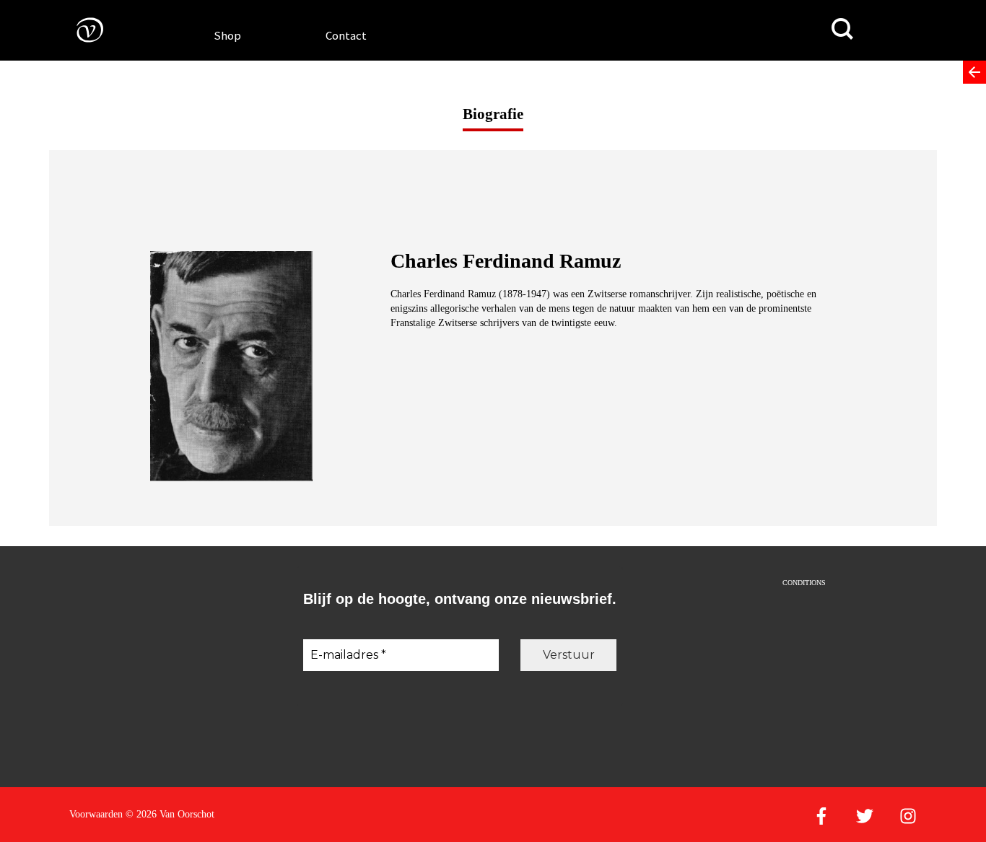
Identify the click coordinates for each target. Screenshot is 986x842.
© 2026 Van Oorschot (170, 814)
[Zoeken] (842, 29)
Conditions (804, 583)
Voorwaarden (96, 814)
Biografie (493, 114)
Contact (346, 35)
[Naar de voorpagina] (79, 29)
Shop (227, 35)
